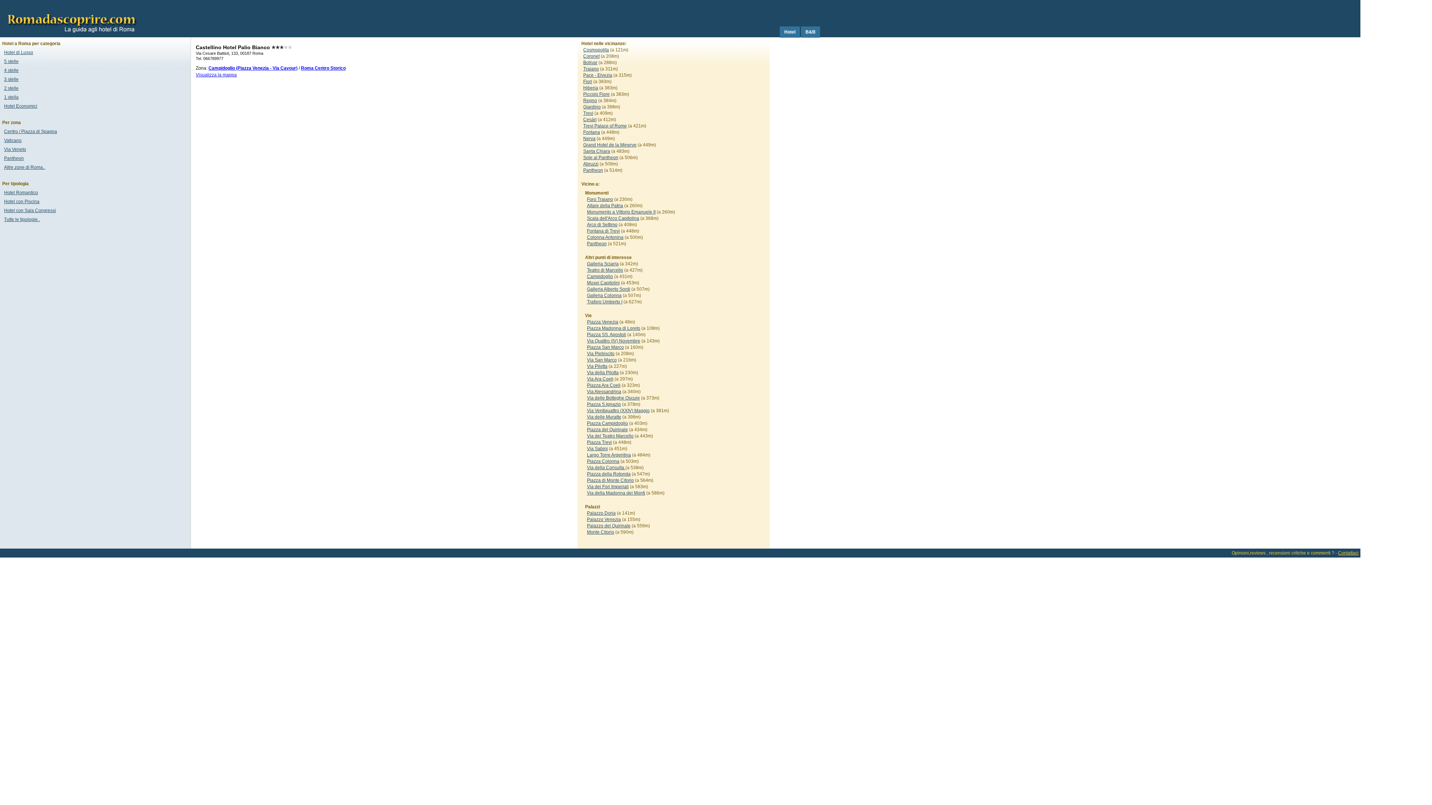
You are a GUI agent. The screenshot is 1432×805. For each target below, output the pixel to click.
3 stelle (11, 79)
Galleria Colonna (604, 295)
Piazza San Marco (605, 347)
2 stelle (11, 88)
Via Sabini (597, 448)
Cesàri (590, 119)
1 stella (11, 97)
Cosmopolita (596, 50)
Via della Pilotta (603, 372)
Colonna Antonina (605, 237)
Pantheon (593, 170)
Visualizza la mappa (216, 75)
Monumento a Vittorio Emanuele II (621, 212)
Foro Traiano (600, 199)
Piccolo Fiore (596, 94)
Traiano (591, 69)
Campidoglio (600, 276)
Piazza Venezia (602, 322)
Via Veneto (15, 149)
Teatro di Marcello (605, 270)
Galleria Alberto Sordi (608, 289)
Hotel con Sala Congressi (30, 210)
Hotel (789, 32)
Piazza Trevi (599, 442)
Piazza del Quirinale (607, 429)
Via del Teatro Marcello (610, 436)
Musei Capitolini (603, 282)
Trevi (588, 113)
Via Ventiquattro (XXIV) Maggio (618, 410)
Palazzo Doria (601, 513)
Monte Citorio (600, 532)
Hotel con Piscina (22, 201)
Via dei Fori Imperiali (608, 486)
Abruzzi (591, 164)
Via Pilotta (597, 366)
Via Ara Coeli (600, 379)
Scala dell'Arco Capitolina (613, 218)
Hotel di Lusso (18, 52)
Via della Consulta (606, 467)
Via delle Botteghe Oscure (613, 398)
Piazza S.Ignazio (604, 404)
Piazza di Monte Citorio (610, 480)
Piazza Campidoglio (607, 423)
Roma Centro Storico (323, 68)
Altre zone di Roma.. (24, 167)
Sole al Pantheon (600, 157)
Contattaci (1348, 553)
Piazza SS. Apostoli (606, 334)
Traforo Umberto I (604, 301)
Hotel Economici (20, 106)
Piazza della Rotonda (609, 474)
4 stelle (11, 70)
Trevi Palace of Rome (605, 126)
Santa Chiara (596, 151)
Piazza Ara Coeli (604, 385)
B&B (811, 32)
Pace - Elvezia (597, 75)
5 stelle (11, 61)
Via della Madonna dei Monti (616, 493)
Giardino (592, 107)
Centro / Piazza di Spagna (30, 131)
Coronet (591, 56)
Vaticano (13, 140)
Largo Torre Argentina (609, 455)
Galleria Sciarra (603, 263)
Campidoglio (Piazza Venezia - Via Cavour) (253, 68)
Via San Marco (602, 360)
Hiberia (590, 88)
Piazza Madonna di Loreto (613, 328)
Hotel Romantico (21, 192)
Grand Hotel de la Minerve (610, 145)
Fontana (591, 132)
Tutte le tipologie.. (22, 219)
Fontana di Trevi (603, 231)
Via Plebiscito (601, 353)
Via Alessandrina (604, 391)
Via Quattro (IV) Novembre (613, 341)
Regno (590, 100)
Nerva (589, 138)
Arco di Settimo (602, 224)
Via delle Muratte (604, 417)
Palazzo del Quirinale (609, 525)
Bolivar (590, 62)
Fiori (587, 81)
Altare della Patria (605, 205)
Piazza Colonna (603, 461)
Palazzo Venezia (604, 519)
